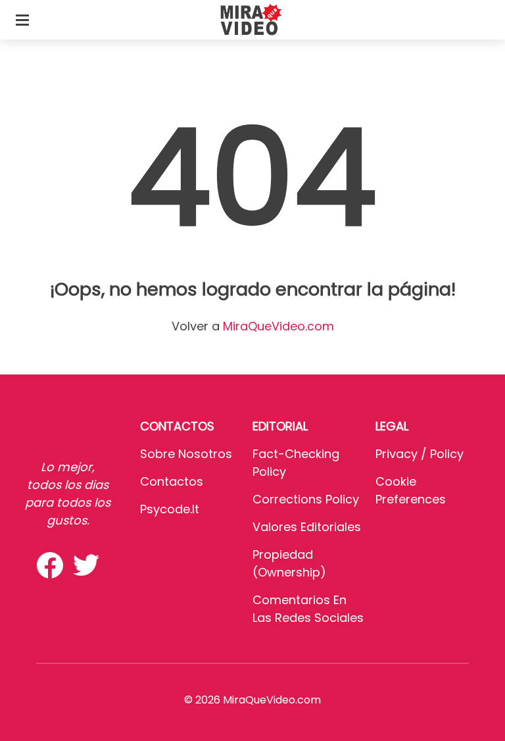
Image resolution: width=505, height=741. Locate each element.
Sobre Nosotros (186, 454)
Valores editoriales (306, 527)
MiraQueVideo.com (278, 326)
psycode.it (169, 509)
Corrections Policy (305, 499)
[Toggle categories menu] (22, 19)
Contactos (171, 481)
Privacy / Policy (419, 454)
